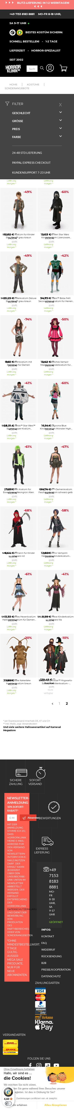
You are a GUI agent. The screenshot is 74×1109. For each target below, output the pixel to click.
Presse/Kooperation (56, 969)
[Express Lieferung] (47, 841)
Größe (17, 121)
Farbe (16, 137)
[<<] (52, 703)
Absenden (32, 817)
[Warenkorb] (64, 68)
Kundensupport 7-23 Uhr (31, 172)
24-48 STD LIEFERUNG (27, 152)
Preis (16, 129)
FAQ (44, 943)
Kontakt (47, 936)
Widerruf (48, 949)
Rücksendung (51, 956)
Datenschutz (51, 976)
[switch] (8, 1103)
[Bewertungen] (54, 806)
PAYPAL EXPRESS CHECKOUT (31, 162)
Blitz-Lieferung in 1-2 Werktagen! (43, 3)
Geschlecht (21, 113)
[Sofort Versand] (40, 772)
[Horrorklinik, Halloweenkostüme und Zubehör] (13, 68)
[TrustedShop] (16, 32)
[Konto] (50, 69)
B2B (43, 962)
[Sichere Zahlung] (21, 772)
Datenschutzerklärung (23, 909)
